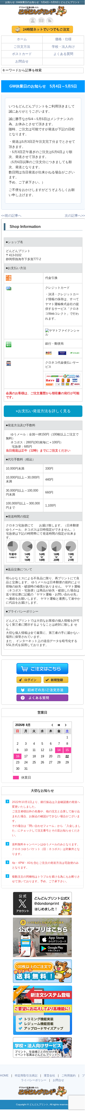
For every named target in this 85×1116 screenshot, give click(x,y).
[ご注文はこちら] (42, 29)
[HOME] (42, 13)
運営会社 (49, 1075)
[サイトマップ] (33, 21)
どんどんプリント (38, 1104)
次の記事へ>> (75, 215)
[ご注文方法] (42, 691)
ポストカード (22, 54)
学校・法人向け (63, 46)
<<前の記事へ (11, 215)
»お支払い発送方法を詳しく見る (43, 411)
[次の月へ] (67, 725)
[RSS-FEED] (51, 21)
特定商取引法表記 (26, 1075)
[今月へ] (59, 725)
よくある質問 (63, 54)
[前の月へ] (51, 725)
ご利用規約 (68, 1075)
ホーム (22, 39)
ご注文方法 (22, 46)
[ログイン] (30, 683)
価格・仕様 (63, 39)
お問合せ (21, 61)
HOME (4, 1075)
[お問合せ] (42, 21)
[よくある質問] (42, 698)
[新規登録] (56, 683)
